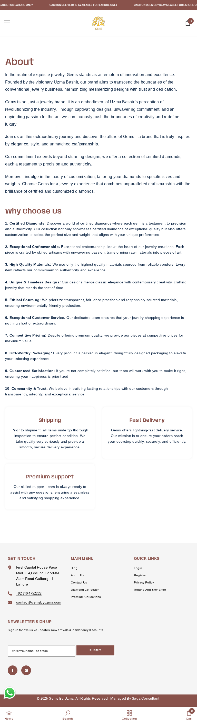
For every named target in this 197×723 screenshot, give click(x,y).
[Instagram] (26, 670)
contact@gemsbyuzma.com (38, 602)
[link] (67, 715)
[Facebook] (12, 670)
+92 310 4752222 (29, 593)
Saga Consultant (146, 698)
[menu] (7, 23)
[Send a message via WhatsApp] (10, 693)
